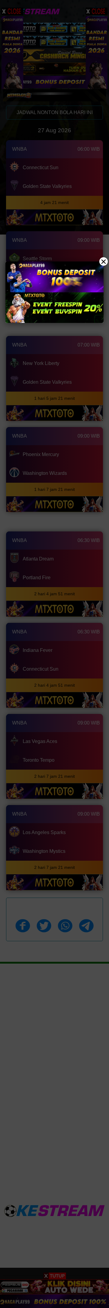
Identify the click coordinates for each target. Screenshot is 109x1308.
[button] (54, 654)
